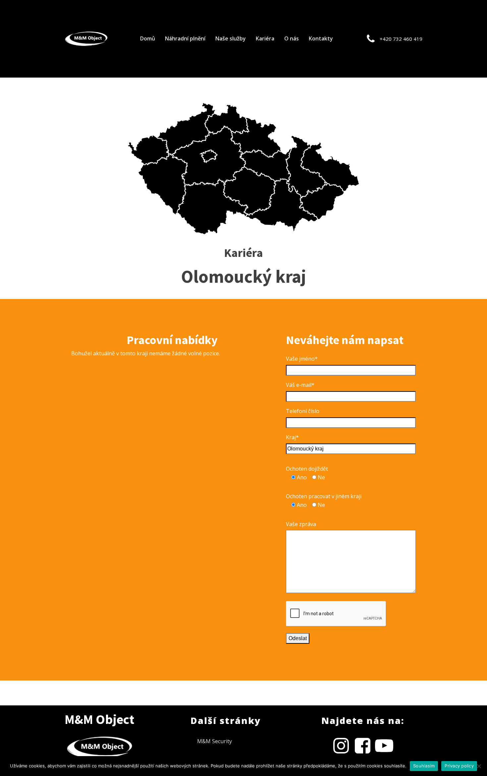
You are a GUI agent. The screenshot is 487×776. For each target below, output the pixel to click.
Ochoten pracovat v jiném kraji (323, 496)
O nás (291, 38)
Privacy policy (459, 765)
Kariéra (265, 38)
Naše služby (230, 38)
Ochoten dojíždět (307, 468)
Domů (147, 38)
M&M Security (214, 741)
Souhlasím (424, 765)
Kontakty (321, 38)
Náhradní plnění (185, 38)
